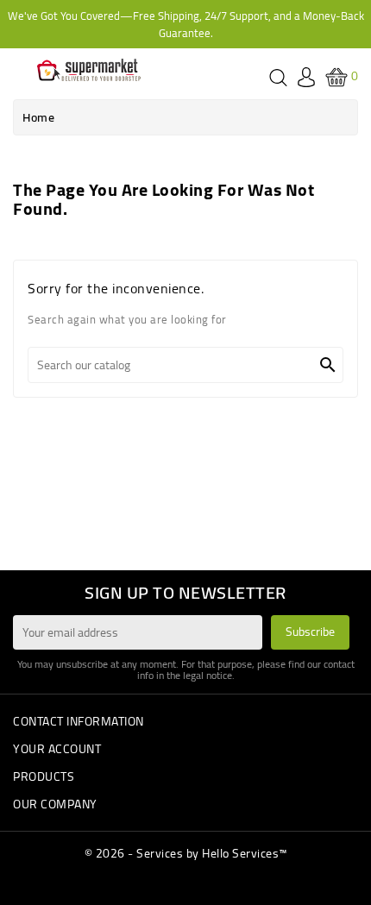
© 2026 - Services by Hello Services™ (186, 853)
